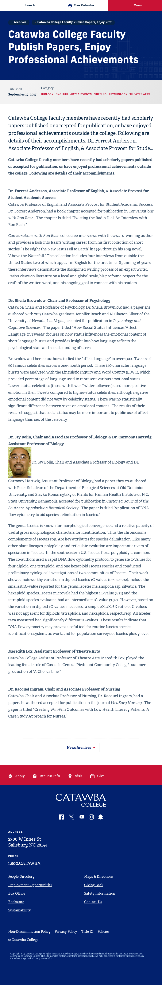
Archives (20, 22)
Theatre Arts (140, 94)
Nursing (100, 94)
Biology (47, 94)
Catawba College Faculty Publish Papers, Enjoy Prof (74, 22)
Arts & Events (81, 94)
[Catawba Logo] (81, 800)
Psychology (118, 94)
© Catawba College (23, 940)
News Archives (79, 747)
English (61, 94)
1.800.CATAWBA (24, 863)
